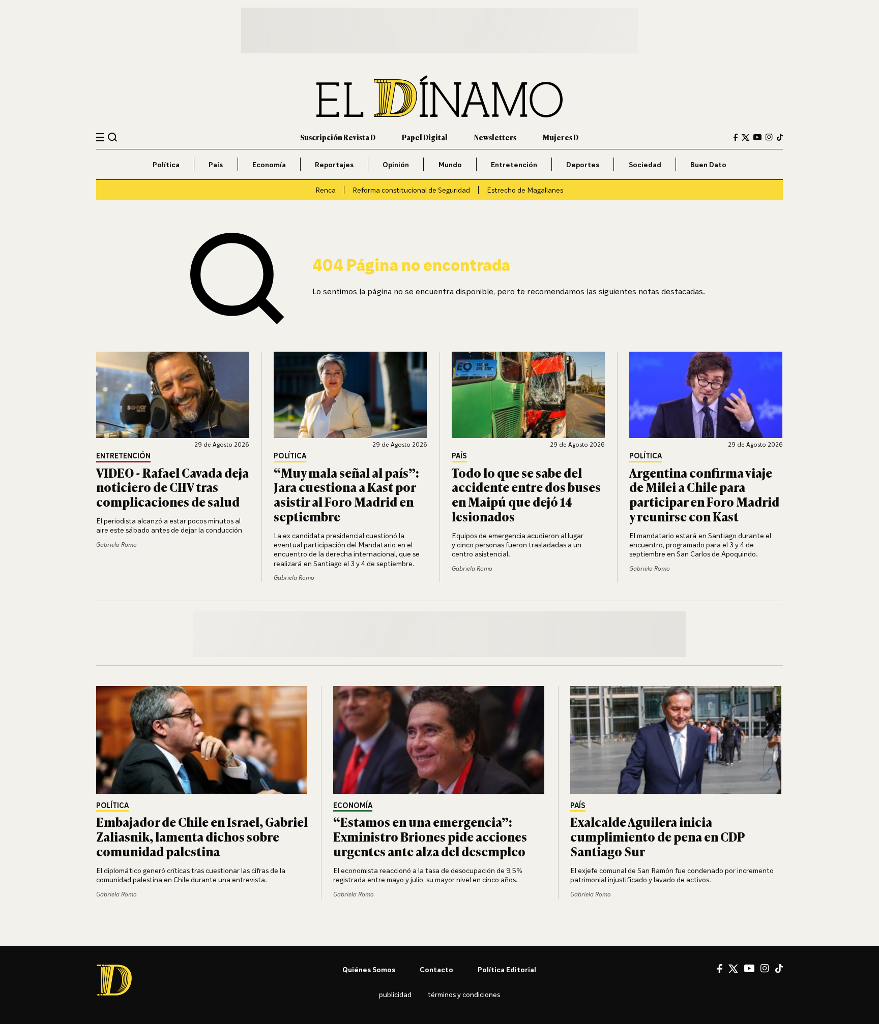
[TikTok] (780, 137)
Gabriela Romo (116, 544)
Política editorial (507, 969)
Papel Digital (425, 137)
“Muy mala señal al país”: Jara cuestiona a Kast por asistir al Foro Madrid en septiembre (346, 494)
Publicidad (395, 994)
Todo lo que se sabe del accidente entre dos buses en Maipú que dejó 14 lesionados (526, 494)
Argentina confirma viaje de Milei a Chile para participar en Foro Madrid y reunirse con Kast (704, 494)
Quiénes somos (368, 969)
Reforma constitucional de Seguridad (411, 189)
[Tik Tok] (779, 968)
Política (166, 164)
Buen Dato (708, 164)
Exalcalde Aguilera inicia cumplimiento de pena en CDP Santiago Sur (657, 836)
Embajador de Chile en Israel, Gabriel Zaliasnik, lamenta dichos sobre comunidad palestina (202, 836)
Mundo (450, 164)
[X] (733, 969)
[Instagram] (769, 137)
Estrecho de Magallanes (525, 189)
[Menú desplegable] (100, 137)
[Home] (439, 96)
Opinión (396, 164)
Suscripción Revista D (337, 137)
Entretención (514, 164)
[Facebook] (736, 137)
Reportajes (334, 164)
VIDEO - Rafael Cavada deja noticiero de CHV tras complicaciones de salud (172, 487)
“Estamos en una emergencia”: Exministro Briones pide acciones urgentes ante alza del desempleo (430, 836)
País (216, 164)
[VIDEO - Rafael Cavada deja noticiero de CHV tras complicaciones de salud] (173, 395)
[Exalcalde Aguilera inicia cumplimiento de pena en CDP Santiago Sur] (676, 740)
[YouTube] (757, 137)
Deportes (582, 164)
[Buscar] (113, 137)
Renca (325, 189)
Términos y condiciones (464, 994)
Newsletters (495, 137)
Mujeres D (560, 137)
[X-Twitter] (745, 137)
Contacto (436, 969)
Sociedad (645, 164)
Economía (269, 164)
